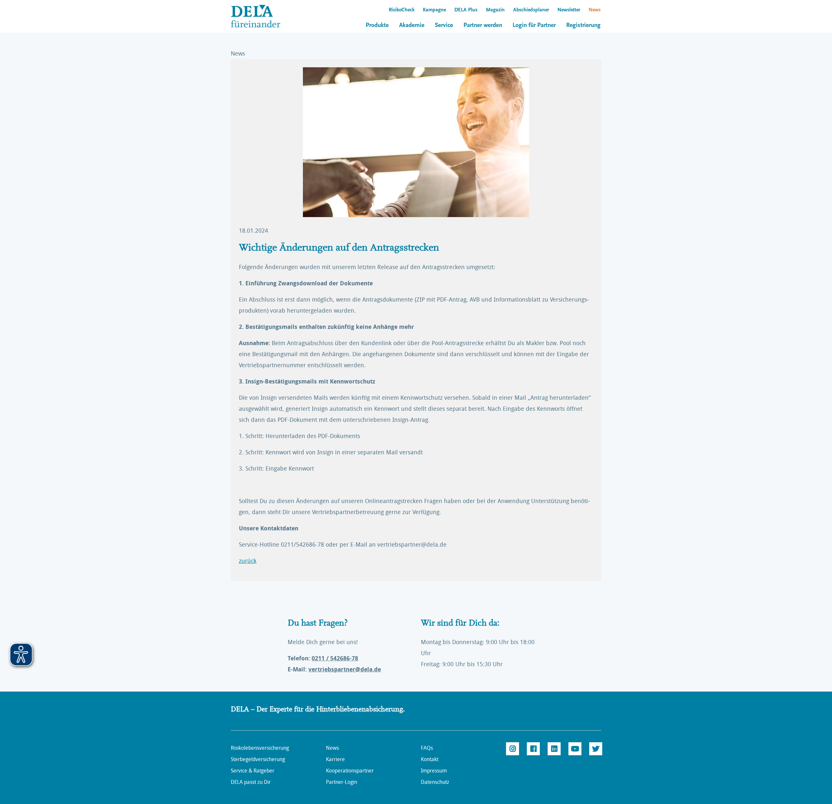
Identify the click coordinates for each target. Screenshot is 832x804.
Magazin (495, 10)
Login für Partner (534, 25)
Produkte (377, 25)
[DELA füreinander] (261, 16)
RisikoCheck (401, 10)
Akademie (411, 25)
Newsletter (568, 10)
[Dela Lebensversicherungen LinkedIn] (554, 748)
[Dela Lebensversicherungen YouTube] (574, 748)
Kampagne (434, 10)
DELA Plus (465, 10)
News (595, 10)
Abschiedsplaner (531, 10)
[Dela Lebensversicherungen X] (595, 748)
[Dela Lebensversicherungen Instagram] (512, 748)
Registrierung (583, 25)
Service (444, 25)
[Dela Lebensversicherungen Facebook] (533, 748)
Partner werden (482, 25)
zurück (247, 560)
